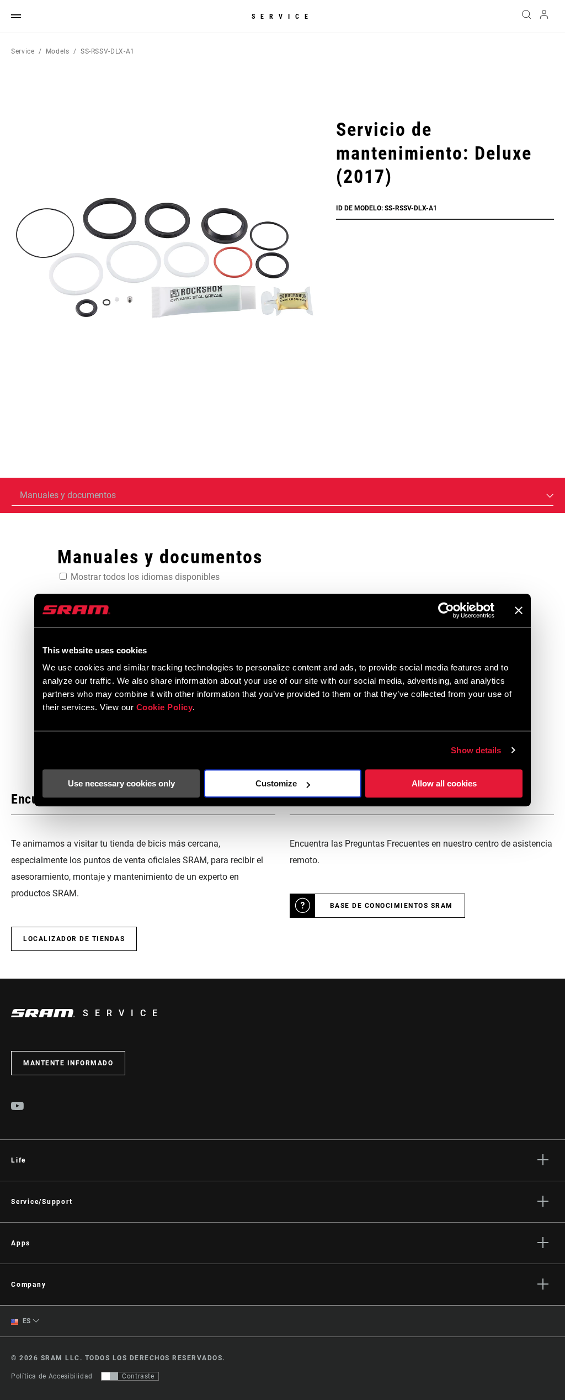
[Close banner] (519, 610)
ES (25, 1321)
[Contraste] (110, 1376)
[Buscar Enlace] (526, 16)
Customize (276, 783)
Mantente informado (68, 1063)
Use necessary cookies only (121, 783)
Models (58, 51)
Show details (476, 750)
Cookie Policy (164, 707)
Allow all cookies (444, 783)
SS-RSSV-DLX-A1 (108, 51)
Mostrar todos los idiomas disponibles (145, 577)
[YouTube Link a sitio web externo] (17, 1107)
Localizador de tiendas (74, 939)
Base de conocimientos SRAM (391, 906)
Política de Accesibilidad (52, 1376)
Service (282, 16)
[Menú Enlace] (16, 17)
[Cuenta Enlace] (544, 17)
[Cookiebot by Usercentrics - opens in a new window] (446, 610)
